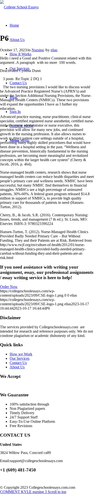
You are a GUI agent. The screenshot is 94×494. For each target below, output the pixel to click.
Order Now (9, 287)
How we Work (21, 354)
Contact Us (18, 363)
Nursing (38, 50)
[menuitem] (14, 25)
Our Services (19, 358)
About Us (17, 367)
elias (54, 50)
